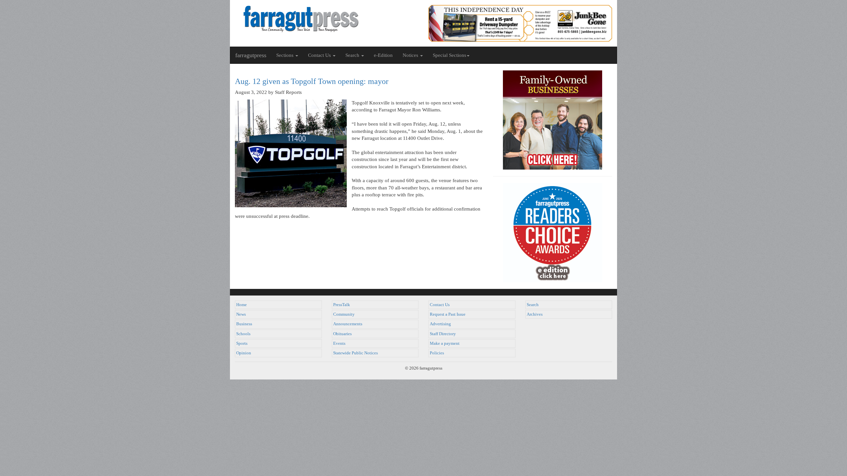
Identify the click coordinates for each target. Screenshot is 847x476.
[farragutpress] (327, 19)
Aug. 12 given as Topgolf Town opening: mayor (311, 81)
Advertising (440, 324)
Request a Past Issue (448, 314)
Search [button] (353, 55)
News (241, 314)
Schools (243, 334)
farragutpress (250, 55)
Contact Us (440, 304)
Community (344, 314)
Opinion (243, 353)
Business (244, 324)
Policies (437, 353)
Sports (241, 343)
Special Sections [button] (449, 55)
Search (533, 304)
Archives (535, 314)
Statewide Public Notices (355, 353)
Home (241, 304)
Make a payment (445, 343)
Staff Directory (443, 334)
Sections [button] (285, 55)
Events (339, 343)
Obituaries (342, 334)
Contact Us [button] (320, 55)
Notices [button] (411, 55)
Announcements (347, 324)
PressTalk (341, 304)
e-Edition (383, 55)
